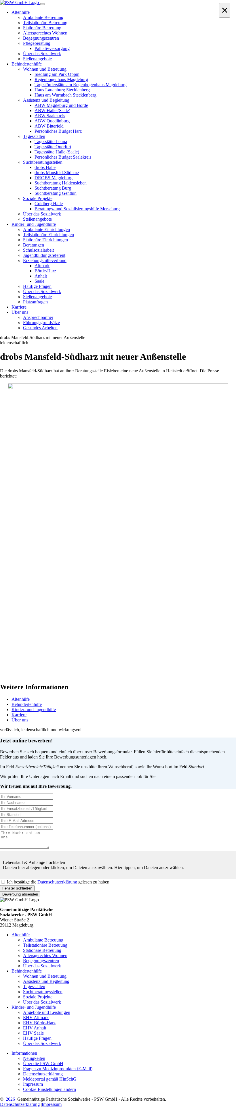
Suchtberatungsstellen (42, 991)
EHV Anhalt (34, 1027)
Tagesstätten (34, 986)
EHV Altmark (36, 1017)
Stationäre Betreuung (42, 950)
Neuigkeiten (34, 1058)
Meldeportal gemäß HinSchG (50, 1079)
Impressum (33, 1084)
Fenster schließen (17, 888)
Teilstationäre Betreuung (45, 945)
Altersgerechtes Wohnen (45, 955)
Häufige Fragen (37, 1038)
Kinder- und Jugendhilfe (34, 709)
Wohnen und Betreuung (44, 976)
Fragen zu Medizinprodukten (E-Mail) (57, 1068)
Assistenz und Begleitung (46, 981)
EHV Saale (33, 1033)
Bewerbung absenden (20, 894)
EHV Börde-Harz (39, 1022)
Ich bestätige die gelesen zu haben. (59, 881)
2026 (10, 1099)
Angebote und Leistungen (46, 1012)
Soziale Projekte (37, 996)
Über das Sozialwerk (42, 965)
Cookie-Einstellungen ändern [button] (49, 1089)
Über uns (20, 719)
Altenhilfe (21, 699)
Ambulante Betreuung (43, 939)
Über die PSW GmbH (43, 1063)
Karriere (19, 714)
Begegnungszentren (41, 960)
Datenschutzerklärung (57, 881)
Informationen (24, 1053)
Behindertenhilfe (27, 704)
